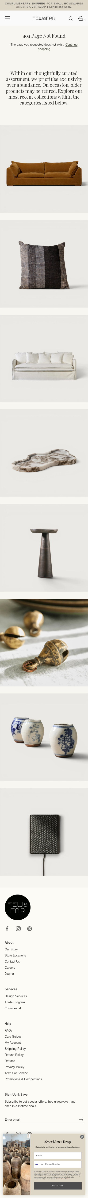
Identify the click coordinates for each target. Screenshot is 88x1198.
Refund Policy (14, 1055)
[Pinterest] (29, 928)
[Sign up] (81, 1119)
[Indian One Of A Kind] (44, 642)
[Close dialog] (82, 1137)
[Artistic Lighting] (44, 832)
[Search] (71, 20)
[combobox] (39, 1164)
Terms (68, 1179)
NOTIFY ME (58, 1185)
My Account (13, 1042)
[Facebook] (7, 928)
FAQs (8, 1030)
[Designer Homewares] (44, 453)
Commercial (13, 1008)
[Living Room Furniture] (44, 548)
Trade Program (15, 1002)
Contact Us (12, 961)
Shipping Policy (15, 1048)
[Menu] (7, 18)
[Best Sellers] (44, 169)
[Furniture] (44, 358)
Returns (10, 1061)
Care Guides (13, 1036)
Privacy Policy (14, 1067)
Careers (10, 967)
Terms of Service (16, 1073)
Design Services (16, 996)
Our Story (11, 949)
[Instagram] (18, 928)
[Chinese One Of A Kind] (44, 737)
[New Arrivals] (44, 264)
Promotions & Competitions (23, 1079)
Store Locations (15, 955)
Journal (10, 973)
